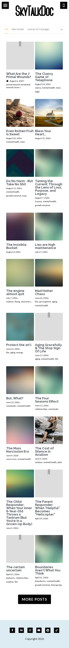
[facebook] (12, 630)
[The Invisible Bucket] (20, 226)
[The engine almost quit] (20, 273)
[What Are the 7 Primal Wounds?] (20, 56)
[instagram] (30, 630)
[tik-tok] (56, 630)
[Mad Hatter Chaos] (49, 273)
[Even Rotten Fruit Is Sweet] (20, 113)
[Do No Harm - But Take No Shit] (20, 163)
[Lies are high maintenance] (49, 226)
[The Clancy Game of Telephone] (49, 56)
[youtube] (39, 630)
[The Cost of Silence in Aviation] (49, 430)
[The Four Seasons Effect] (49, 380)
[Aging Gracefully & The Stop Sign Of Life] (49, 327)
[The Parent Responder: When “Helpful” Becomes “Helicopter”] (49, 483)
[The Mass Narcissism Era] (20, 430)
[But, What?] (20, 380)
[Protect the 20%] (20, 327)
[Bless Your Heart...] (49, 113)
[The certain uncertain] (20, 549)
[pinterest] (47, 630)
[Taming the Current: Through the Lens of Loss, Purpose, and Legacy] (49, 163)
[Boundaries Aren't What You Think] (49, 549)
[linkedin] (21, 630)
